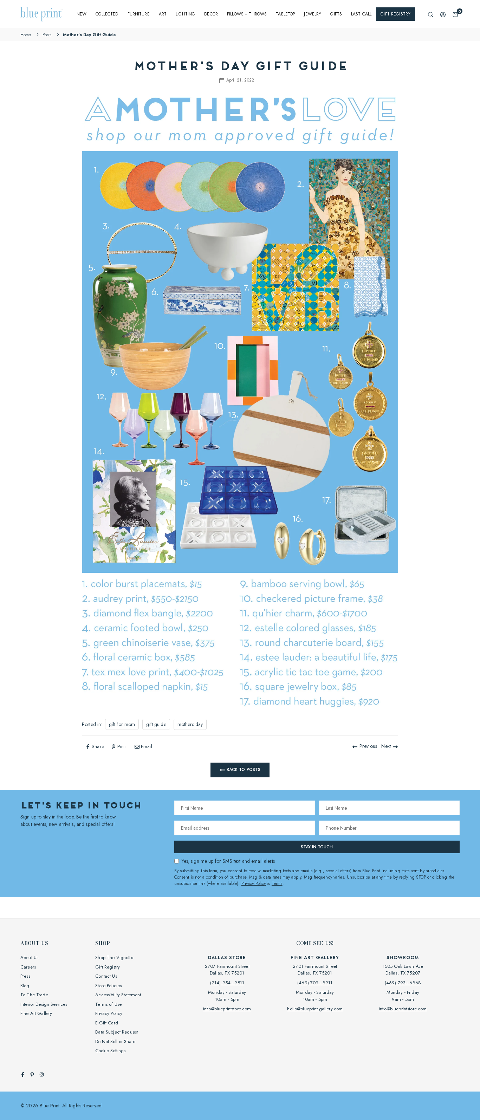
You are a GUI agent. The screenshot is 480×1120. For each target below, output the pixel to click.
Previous (368, 746)
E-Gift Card (106, 1022)
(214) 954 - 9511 (227, 982)
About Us (29, 957)
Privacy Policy (253, 883)
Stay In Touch (317, 847)
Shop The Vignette (114, 957)
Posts (47, 35)
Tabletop (285, 14)
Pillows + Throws (247, 14)
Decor (211, 14)
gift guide (156, 724)
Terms (277, 883)
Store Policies (108, 985)
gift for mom (122, 724)
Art (163, 14)
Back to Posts (243, 769)
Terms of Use (108, 1004)
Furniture (139, 14)
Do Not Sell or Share (115, 1041)
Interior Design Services (43, 1004)
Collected (107, 14)
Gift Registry (395, 14)
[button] (455, 14)
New (81, 14)
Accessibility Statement (118, 994)
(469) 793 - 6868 (403, 982)
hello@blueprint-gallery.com (315, 1008)
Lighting (185, 14)
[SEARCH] (430, 14)
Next (386, 746)
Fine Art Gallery (36, 1013)
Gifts (336, 14)
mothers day (190, 724)
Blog (25, 985)
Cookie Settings (110, 1050)
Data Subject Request (116, 1032)
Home (25, 35)
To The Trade (34, 994)
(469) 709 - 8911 (314, 982)
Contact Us (106, 976)
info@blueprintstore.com (227, 1008)
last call (361, 14)
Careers (28, 967)
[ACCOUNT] (443, 14)
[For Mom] (240, 571)
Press (25, 976)
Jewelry (312, 14)
